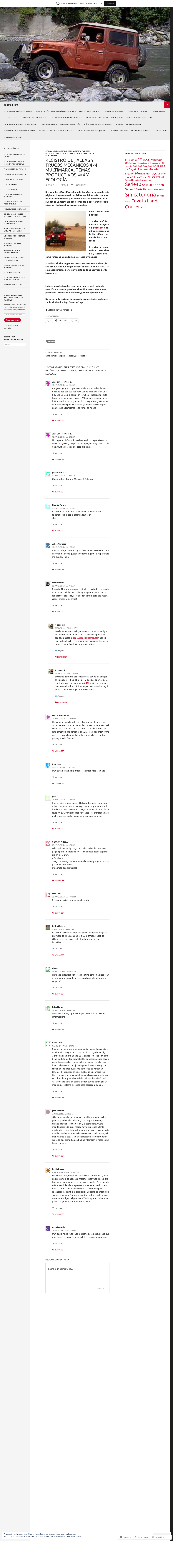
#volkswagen (156, 160)
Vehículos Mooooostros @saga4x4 (97, 124)
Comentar (100, 1288)
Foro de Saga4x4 (158, 111)
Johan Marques (59, 544)
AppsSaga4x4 (144, 163)
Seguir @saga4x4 (12, 320)
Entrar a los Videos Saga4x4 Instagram (20, 130)
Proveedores (145, 180)
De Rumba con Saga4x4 (13, 137)
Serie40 (55, 153)
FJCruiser (144, 169)
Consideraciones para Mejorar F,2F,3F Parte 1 (66, 354)
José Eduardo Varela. (62, 434)
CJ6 (58, 151)
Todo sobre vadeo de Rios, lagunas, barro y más (60, 124)
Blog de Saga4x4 (10, 118)
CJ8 (65, 151)
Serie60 (69, 153)
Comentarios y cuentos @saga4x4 (34, 118)
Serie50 (62, 153)
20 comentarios (80, 185)
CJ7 (62, 151)
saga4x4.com (11, 104)
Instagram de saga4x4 (119, 130)
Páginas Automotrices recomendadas (67, 118)
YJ (58, 155)
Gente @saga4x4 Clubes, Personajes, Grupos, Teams (131, 118)
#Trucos (49, 151)
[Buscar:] (15, 344)
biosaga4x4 (156, 163)
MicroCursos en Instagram (97, 118)
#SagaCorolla (131, 160)
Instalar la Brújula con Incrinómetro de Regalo (56, 111)
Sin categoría (140, 194)
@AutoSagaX (131, 163)
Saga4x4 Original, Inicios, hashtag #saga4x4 (56, 130)
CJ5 (55, 151)
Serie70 (77, 153)
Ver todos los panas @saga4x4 (128, 124)
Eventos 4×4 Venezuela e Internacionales (20, 124)
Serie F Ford (159, 190)
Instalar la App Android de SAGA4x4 (18, 111)
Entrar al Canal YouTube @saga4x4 (92, 130)
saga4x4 (65, 185)
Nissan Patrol (156, 177)
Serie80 (84, 153)
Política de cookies (74, 1536)
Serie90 (150, 190)
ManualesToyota (75, 151)
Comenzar (110, 3)
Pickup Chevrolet (132, 180)
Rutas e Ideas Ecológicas (138, 111)
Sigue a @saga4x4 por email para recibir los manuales (13, 297)
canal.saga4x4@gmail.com (86, 638)
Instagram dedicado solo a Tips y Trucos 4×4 (149, 130)
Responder (59, 421)
